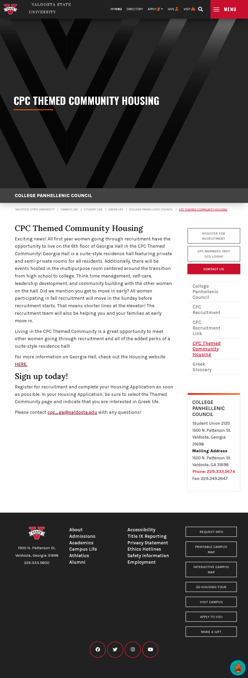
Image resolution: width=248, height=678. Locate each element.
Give (171, 9)
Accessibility (141, 529)
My (116, 9)
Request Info (211, 532)
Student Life (93, 209)
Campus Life (69, 209)
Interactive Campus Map (211, 569)
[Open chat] (238, 668)
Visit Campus (211, 602)
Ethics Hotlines (144, 549)
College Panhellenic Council (53, 195)
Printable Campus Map (211, 549)
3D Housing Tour (211, 587)
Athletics (79, 555)
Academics (81, 542)
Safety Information (148, 555)
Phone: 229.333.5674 (213, 471)
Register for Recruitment (213, 236)
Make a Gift (211, 632)
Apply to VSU (211, 617)
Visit (187, 9)
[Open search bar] (200, 7)
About (76, 529)
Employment (141, 562)
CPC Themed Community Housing (203, 209)
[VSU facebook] (98, 649)
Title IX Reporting (147, 536)
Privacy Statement (147, 542)
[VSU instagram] (132, 649)
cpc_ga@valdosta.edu (72, 412)
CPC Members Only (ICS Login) (213, 254)
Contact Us (213, 269)
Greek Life (115, 209)
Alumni (77, 562)
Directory (135, 9)
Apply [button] (152, 9)
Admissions (82, 536)
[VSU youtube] (150, 649)
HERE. (21, 364)
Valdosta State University (35, 209)
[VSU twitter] (115, 649)
